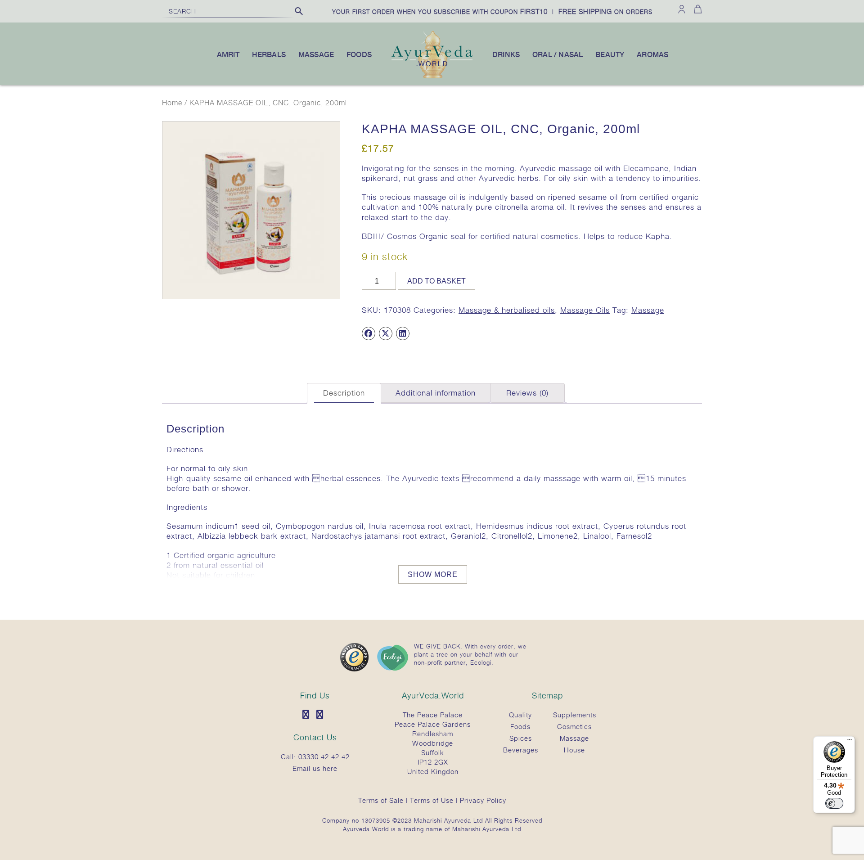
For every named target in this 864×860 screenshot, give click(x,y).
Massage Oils (585, 310)
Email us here (315, 768)
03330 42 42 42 (324, 756)
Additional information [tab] (436, 392)
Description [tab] (344, 392)
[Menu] (849, 741)
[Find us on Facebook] (308, 715)
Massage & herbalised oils (507, 310)
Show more (433, 574)
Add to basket (436, 281)
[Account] (681, 9)
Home (172, 103)
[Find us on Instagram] (322, 715)
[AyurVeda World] (432, 76)
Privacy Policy (483, 800)
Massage (647, 310)
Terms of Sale (381, 800)
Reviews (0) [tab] (527, 392)
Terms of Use (432, 800)
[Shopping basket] (696, 9)
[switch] (834, 803)
